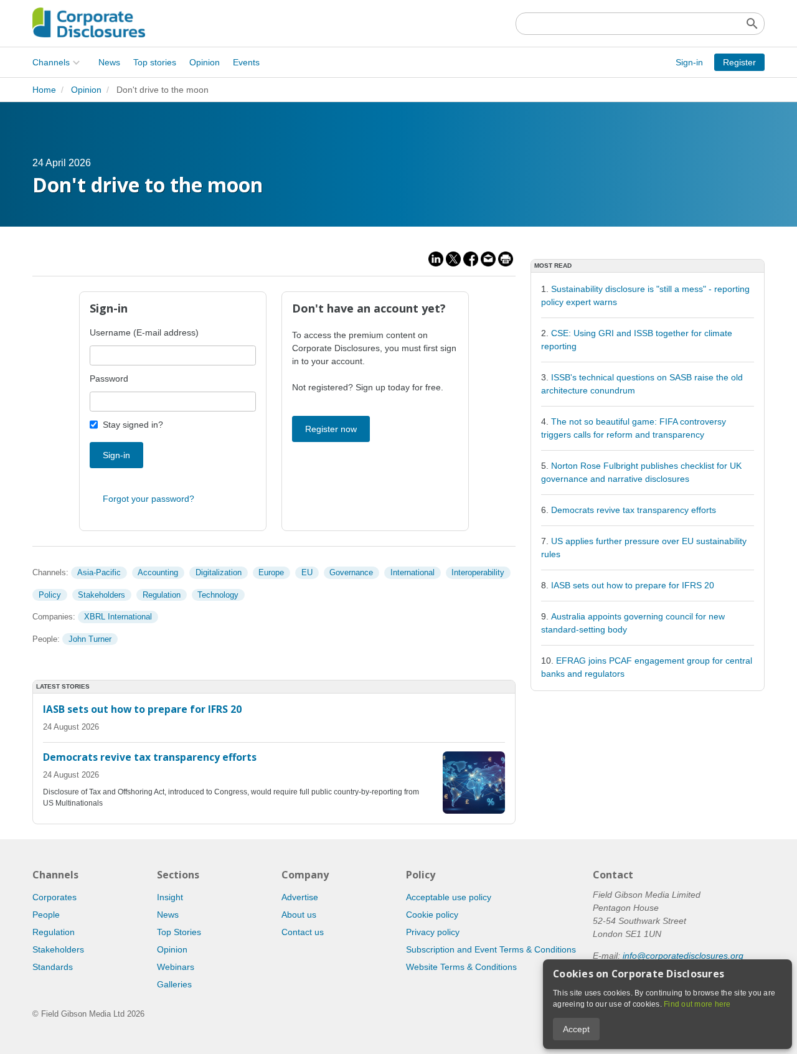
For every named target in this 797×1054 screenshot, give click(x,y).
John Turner (89, 639)
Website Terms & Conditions (461, 967)
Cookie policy (432, 915)
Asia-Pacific (99, 572)
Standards (52, 967)
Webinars (175, 967)
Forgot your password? (148, 499)
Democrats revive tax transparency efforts (633, 510)
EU (307, 572)
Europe (271, 572)
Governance (351, 572)
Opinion (204, 62)
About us (298, 915)
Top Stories (179, 932)
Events (246, 62)
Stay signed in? (133, 424)
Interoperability (477, 572)
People (46, 915)
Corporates (54, 897)
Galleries (174, 984)
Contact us (302, 932)
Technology (217, 595)
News (109, 62)
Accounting (158, 572)
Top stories (154, 62)
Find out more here (697, 1004)
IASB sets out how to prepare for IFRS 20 (632, 585)
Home (44, 90)
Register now (331, 429)
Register (739, 62)
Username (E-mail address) (144, 332)
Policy (50, 595)
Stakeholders (101, 595)
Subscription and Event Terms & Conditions (491, 949)
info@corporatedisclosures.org (683, 956)
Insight (170, 897)
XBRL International (118, 616)
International (412, 572)
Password (109, 378)
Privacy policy (433, 932)
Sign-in (689, 62)
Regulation (162, 595)
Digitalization (219, 572)
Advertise (299, 897)
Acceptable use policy (448, 897)
